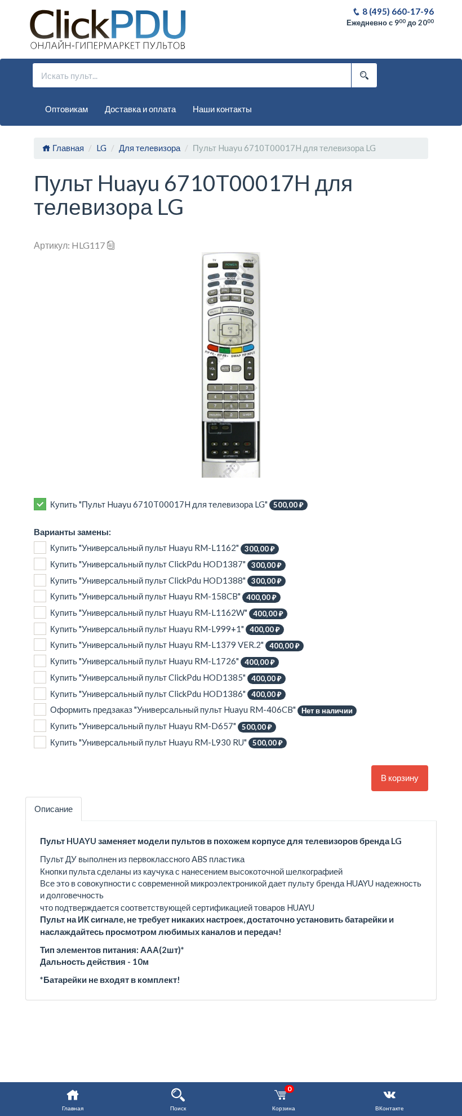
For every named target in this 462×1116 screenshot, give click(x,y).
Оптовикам (66, 109)
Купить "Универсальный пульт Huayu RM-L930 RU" (166, 742)
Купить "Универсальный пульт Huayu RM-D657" (161, 726)
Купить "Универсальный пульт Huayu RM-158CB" (163, 596)
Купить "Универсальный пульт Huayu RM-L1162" (162, 547)
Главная (67, 148)
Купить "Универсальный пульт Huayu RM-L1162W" (166, 612)
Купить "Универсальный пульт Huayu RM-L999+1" (165, 629)
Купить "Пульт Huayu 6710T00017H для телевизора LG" (177, 504)
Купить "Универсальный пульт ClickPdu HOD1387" (166, 564)
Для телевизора (149, 148)
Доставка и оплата (140, 109)
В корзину (400, 778)
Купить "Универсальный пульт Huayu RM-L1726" (162, 661)
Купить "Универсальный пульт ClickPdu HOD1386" (166, 694)
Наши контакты (222, 109)
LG (101, 148)
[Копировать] (110, 245)
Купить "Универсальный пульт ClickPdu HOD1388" (166, 580)
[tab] (53, 809)
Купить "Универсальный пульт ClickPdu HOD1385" (166, 677)
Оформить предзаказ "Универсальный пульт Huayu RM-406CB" (201, 709)
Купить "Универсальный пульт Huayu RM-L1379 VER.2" (175, 644)
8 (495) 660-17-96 (397, 11)
